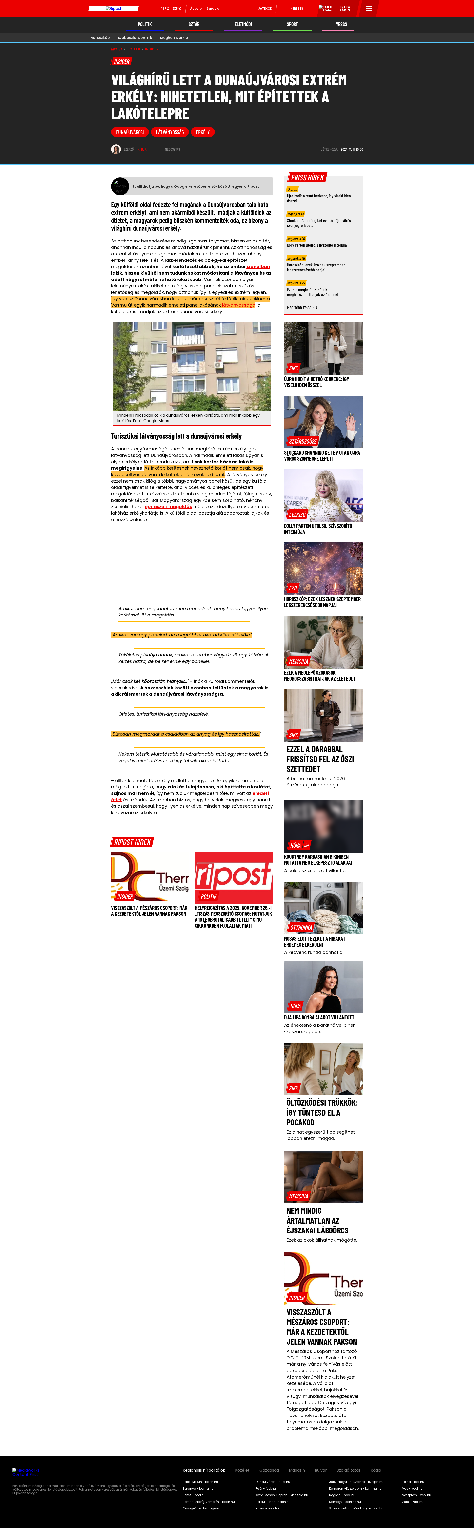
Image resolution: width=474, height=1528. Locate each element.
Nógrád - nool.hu (342, 1495)
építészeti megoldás (168, 506)
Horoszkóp (100, 37)
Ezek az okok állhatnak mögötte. (322, 1240)
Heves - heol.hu (267, 1508)
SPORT (292, 24)
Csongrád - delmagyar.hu (203, 1508)
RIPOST (116, 49)
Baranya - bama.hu (198, 1489)
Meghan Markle (174, 37)
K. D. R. (142, 149)
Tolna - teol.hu (413, 1482)
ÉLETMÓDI (243, 24)
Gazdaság (269, 1470)
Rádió (376, 1470)
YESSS (341, 24)
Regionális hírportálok (204, 1470)
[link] (125, 896)
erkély (203, 132)
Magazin (297, 1470)
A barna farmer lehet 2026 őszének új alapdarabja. (316, 781)
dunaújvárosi (130, 132)
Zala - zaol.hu (412, 1502)
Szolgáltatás (349, 1470)
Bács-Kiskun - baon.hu (200, 1482)
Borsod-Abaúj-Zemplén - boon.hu (209, 1502)
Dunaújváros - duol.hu (273, 1482)
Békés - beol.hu (194, 1495)
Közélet (242, 1470)
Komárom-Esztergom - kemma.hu (355, 1489)
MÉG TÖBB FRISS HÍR (302, 307)
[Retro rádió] (323, 9)
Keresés (296, 8)
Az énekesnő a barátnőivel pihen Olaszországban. (320, 1028)
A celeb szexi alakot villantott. (316, 870)
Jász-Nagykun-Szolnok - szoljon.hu (356, 1482)
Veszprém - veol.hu (416, 1495)
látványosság (170, 132)
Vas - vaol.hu (412, 1489)
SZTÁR (194, 24)
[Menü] (369, 8)
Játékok (265, 8)
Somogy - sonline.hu (345, 1502)
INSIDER (151, 49)
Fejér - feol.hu (266, 1489)
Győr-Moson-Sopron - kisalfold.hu (282, 1495)
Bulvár (321, 1470)
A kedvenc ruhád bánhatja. (313, 952)
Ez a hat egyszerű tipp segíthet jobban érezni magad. (321, 1135)
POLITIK (145, 24)
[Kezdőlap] (113, 8)
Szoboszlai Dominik (135, 37)
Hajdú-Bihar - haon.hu (273, 1502)
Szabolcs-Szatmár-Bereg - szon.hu (356, 1508)
